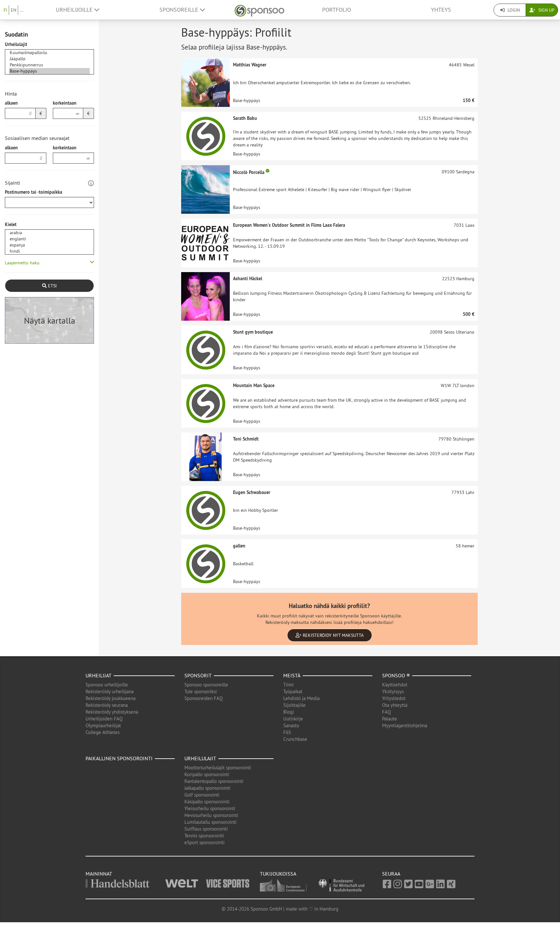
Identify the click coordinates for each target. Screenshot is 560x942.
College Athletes (103, 732)
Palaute (389, 719)
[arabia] (49, 233)
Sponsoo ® (396, 675)
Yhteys (441, 9)
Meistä (291, 675)
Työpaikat (292, 691)
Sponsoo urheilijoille (107, 685)
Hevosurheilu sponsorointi (211, 815)
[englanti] (49, 239)
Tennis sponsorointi (204, 836)
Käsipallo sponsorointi (206, 801)
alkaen (11, 103)
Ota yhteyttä (394, 705)
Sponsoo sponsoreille (206, 685)
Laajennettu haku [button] (22, 263)
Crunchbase (295, 739)
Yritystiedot (393, 698)
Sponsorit (198, 675)
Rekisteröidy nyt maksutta (332, 635)
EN (13, 10)
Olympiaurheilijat (103, 725)
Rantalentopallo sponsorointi (213, 781)
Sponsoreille (179, 9)
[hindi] (49, 251)
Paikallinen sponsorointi (119, 758)
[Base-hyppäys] (49, 71)
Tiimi (288, 685)
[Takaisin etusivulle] (259, 10)
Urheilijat (98, 675)
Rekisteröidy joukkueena (110, 698)
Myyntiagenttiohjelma (404, 725)
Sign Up (545, 10)
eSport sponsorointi (204, 842)
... (21, 10)
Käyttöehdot (394, 685)
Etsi (52, 286)
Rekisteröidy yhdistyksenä (112, 712)
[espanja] (49, 245)
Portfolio (336, 9)
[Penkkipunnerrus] (49, 65)
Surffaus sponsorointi (206, 829)
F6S (287, 732)
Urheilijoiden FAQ (104, 719)
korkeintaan (64, 103)
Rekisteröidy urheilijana (110, 691)
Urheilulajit (16, 44)
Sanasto (291, 725)
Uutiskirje (293, 719)
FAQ (386, 712)
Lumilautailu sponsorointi (210, 822)
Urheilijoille (75, 9)
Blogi (288, 712)
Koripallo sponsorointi (206, 774)
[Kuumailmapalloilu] (49, 53)
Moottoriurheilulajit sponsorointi (217, 767)
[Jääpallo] (49, 59)
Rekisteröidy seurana (107, 705)
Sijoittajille (294, 705)
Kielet (11, 224)
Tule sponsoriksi (200, 691)
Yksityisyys (393, 691)
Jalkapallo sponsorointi (207, 788)
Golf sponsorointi (201, 795)
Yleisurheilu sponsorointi (209, 808)
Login (513, 10)
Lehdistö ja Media (301, 698)
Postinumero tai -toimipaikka (33, 192)
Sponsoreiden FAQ (203, 698)
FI (5, 10)
